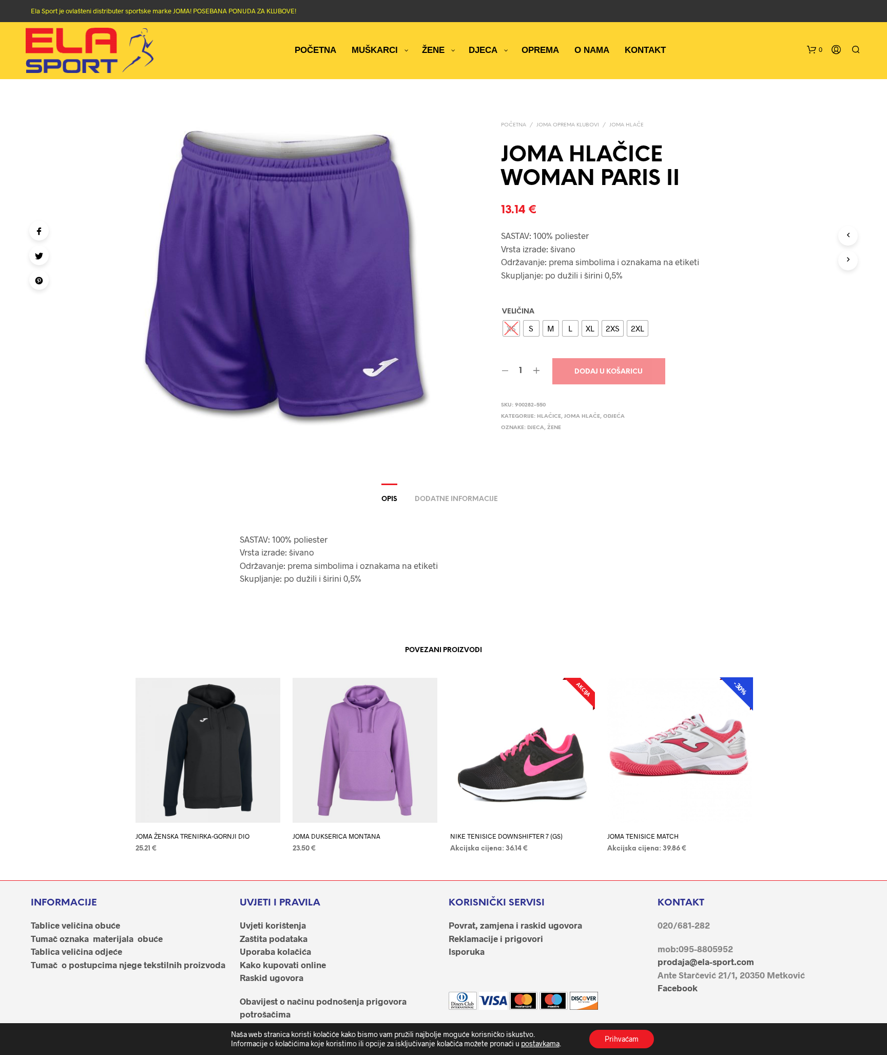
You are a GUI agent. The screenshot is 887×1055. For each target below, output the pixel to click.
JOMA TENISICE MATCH (643, 835)
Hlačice (549, 416)
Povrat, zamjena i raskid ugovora (515, 925)
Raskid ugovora (271, 977)
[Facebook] (39, 230)
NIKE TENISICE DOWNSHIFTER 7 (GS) (506, 835)
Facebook (678, 988)
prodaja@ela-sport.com (706, 961)
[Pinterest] (39, 280)
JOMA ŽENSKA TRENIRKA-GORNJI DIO (192, 835)
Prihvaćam (622, 1038)
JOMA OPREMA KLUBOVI (567, 125)
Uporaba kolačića (275, 951)
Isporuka (467, 951)
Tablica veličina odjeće (76, 951)
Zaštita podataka (273, 938)
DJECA (535, 428)
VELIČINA (518, 311)
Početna (513, 125)
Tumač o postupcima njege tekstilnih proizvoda (128, 964)
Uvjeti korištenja (273, 925)
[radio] (511, 328)
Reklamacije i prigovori (496, 938)
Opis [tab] (389, 499)
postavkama (540, 1043)
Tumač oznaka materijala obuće (97, 938)
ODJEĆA (614, 416)
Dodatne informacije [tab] (456, 499)
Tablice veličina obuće (75, 925)
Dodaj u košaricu (608, 371)
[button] (814, 50)
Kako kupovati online (283, 964)
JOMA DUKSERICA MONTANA (336, 835)
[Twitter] (39, 255)
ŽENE (554, 428)
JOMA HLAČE (626, 125)
